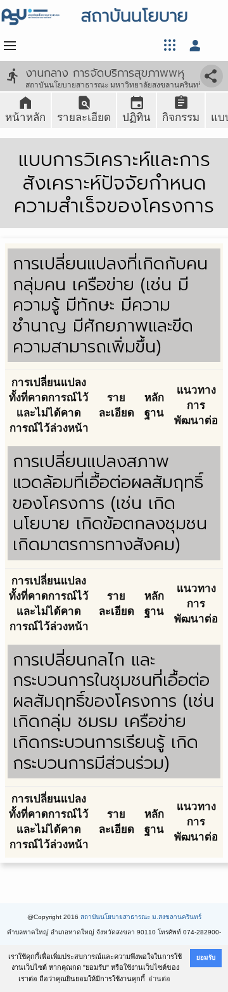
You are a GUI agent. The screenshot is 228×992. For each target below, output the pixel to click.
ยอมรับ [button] (205, 957)
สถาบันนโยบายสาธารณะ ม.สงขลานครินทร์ (140, 916)
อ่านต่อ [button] (159, 978)
